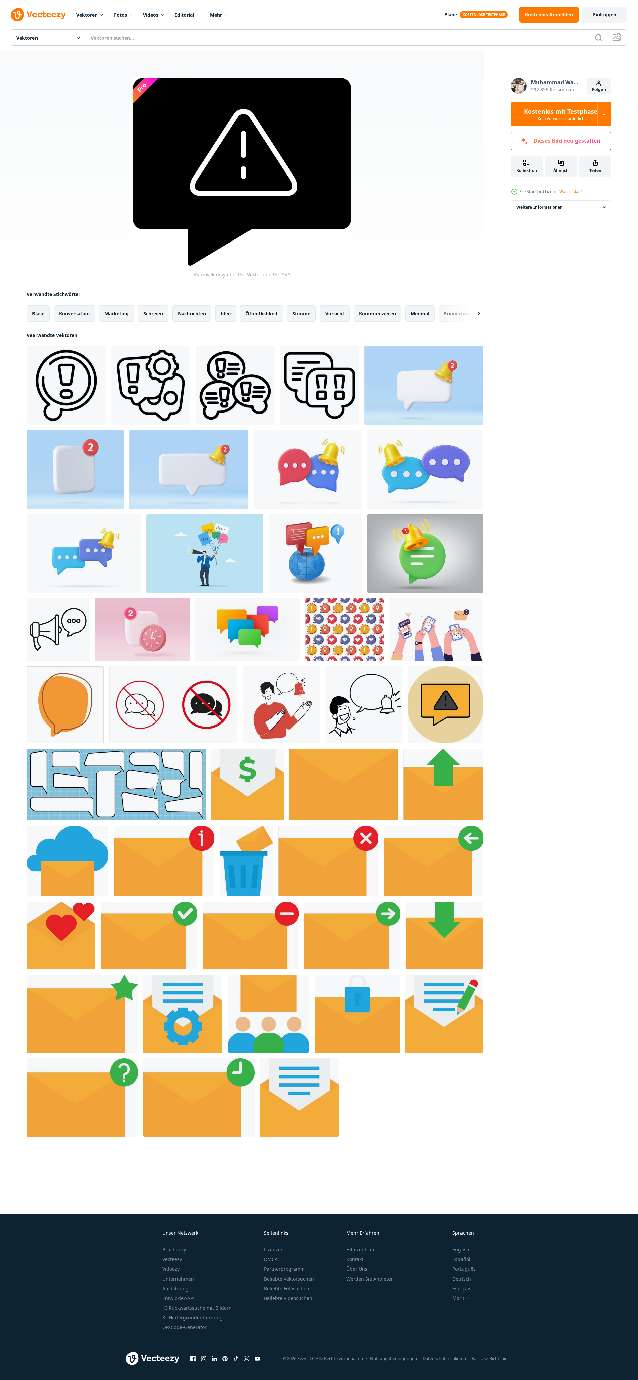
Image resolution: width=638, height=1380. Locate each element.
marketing (116, 313)
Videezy (171, 1269)
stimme (301, 313)
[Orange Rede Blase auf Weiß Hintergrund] (65, 704)
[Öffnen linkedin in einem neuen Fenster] (214, 1358)
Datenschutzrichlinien (444, 1358)
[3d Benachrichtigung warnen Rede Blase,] (75, 469)
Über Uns (356, 1269)
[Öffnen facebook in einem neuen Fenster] (193, 1358)
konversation (74, 313)
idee (226, 313)
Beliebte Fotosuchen (286, 1288)
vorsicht (334, 313)
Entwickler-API (178, 1298)
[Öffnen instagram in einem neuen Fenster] (203, 1358)
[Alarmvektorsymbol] (445, 704)
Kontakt (354, 1259)
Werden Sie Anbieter (369, 1278)
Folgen (599, 89)
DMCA (271, 1259)
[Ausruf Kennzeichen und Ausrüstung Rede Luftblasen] (150, 385)
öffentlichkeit (261, 313)
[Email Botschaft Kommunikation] (247, 784)
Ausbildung (175, 1288)
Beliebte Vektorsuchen (289, 1278)
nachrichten (192, 313)
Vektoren (87, 15)
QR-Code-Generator (184, 1327)
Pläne (450, 14)
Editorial (184, 15)
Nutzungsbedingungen (393, 1358)
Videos (150, 15)
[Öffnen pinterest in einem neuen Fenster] (225, 1358)
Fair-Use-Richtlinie (489, 1358)
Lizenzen (274, 1249)
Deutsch (461, 1278)
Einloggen (604, 14)
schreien (153, 313)
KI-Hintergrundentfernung (192, 1317)
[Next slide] (473, 313)
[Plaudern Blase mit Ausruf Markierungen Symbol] (319, 385)
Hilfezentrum (361, 1249)
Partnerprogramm (284, 1269)
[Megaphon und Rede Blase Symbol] (58, 629)
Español (461, 1259)
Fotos (120, 15)
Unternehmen (178, 1278)
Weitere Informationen (539, 207)
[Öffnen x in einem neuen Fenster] (246, 1358)
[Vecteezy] (38, 14)
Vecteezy (172, 1259)
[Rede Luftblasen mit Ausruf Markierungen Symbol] (235, 385)
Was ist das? (570, 191)
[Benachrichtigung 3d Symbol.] (423, 385)
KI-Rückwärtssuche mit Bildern (197, 1308)
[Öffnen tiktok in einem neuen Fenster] (235, 1358)
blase (38, 313)
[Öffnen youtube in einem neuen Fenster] (257, 1358)
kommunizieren (377, 313)
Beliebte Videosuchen (288, 1298)
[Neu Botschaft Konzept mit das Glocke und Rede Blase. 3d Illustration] (425, 553)
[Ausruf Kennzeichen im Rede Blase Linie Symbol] (66, 385)
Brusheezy (174, 1249)
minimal (420, 313)
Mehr (216, 15)
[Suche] (599, 37)
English (460, 1249)
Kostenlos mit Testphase (561, 114)
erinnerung (457, 313)
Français (461, 1288)
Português (464, 1269)
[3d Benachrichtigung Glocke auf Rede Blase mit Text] (308, 469)
